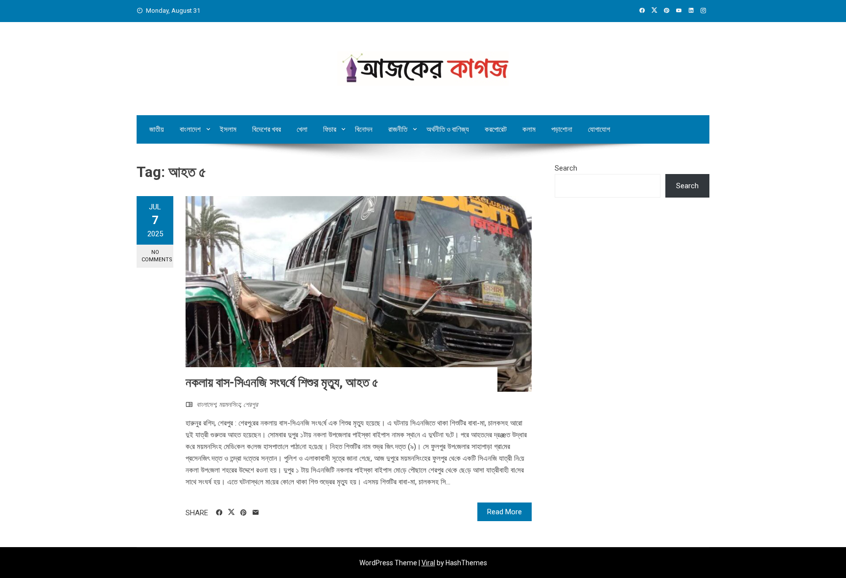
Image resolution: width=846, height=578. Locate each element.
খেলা (302, 129)
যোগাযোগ (599, 129)
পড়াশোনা (561, 129)
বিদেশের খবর (266, 129)
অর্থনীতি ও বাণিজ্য (447, 129)
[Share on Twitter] (231, 512)
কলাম (529, 129)
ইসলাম (228, 129)
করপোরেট (496, 129)
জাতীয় (156, 129)
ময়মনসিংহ (229, 404)
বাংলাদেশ (190, 129)
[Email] (256, 513)
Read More (504, 511)
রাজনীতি (397, 129)
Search (566, 168)
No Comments (156, 256)
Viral (428, 563)
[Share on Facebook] (219, 513)
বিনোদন (364, 129)
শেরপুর (250, 404)
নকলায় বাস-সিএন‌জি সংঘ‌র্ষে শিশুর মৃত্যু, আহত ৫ (282, 382)
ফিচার (329, 129)
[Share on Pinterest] (243, 513)
